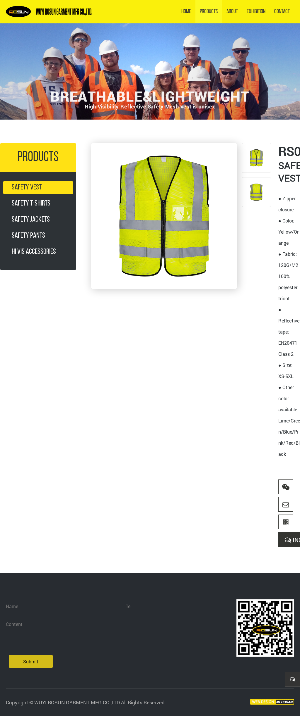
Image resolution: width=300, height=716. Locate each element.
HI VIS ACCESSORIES (34, 252)
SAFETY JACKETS (31, 220)
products (209, 12)
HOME (186, 12)
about (232, 12)
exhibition (256, 12)
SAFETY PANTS (28, 236)
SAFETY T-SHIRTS (31, 204)
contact (282, 12)
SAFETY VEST (27, 187)
